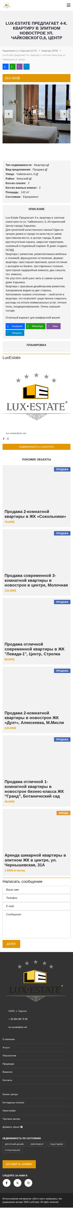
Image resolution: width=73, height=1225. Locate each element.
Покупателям (9, 1055)
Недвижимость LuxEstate (36, 446)
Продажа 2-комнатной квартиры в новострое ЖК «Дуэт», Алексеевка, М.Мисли (34, 718)
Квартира (40, 165)
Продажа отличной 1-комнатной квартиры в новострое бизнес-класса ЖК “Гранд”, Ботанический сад (34, 788)
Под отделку (56, 1144)
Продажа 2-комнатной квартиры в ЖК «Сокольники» (35, 514)
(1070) (50, 50)
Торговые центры (11, 1119)
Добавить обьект (11, 1127)
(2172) (20, 50)
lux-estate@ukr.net (16, 433)
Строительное (12, 1150)
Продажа (39, 169)
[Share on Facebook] (6, 67)
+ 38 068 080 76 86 (18, 1019)
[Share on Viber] (19, 67)
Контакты (7, 1080)
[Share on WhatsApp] (13, 67)
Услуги (6, 1047)
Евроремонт (37, 1144)
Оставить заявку (19, 1164)
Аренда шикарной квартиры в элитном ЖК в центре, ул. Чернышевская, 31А (35, 860)
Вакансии (7, 1072)
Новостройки (9, 1110)
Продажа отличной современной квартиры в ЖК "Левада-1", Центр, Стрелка (35, 649)
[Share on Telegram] (26, 67)
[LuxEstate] (36, 395)
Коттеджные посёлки (13, 1102)
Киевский (23, 178)
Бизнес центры (10, 1094)
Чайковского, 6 (26, 174)
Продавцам (8, 1064)
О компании (9, 1039)
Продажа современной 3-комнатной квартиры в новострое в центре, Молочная (36, 580)
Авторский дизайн (14, 1144)
